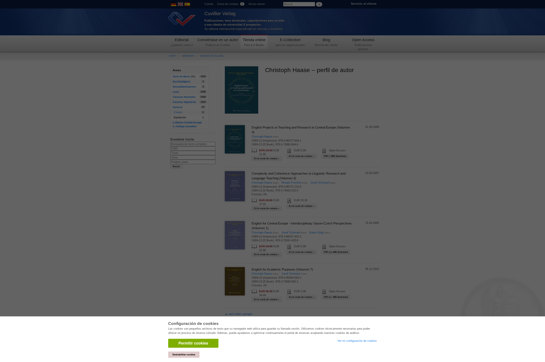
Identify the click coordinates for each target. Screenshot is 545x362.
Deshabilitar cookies (183, 354)
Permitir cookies (193, 343)
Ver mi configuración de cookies (357, 340)
